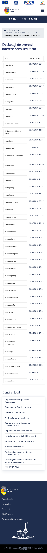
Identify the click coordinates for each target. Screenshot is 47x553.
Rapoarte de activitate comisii (18, 430)
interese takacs (10, 359)
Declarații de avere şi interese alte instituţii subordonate (20, 460)
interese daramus (11, 373)
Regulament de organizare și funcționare (18, 400)
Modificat (35, 58)
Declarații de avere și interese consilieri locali (18, 453)
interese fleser (10, 268)
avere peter (9, 102)
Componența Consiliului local (18, 407)
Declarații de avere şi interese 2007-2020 (21, 33)
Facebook (6, 509)
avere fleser (9, 166)
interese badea (10, 231)
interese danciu (10, 261)
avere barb (9, 65)
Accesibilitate (7, 499)
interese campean (11, 253)
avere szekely (10, 173)
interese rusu (9, 312)
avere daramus (10, 217)
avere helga (9, 141)
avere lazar (9, 210)
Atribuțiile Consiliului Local (17, 418)
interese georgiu (11, 275)
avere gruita (9, 87)
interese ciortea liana (12, 366)
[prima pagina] (11, 11)
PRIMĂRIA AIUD (12, 467)
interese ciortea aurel (13, 327)
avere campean (10, 72)
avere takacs (9, 195)
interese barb (10, 239)
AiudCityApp (7, 514)
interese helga (10, 334)
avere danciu (9, 80)
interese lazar (10, 381)
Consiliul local (14, 30)
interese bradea (11, 246)
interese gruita (10, 283)
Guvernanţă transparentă (12, 519)
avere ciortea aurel (12, 124)
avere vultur (9, 116)
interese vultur (10, 319)
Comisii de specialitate (15, 412)
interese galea (10, 351)
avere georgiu (10, 188)
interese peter (10, 305)
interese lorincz (10, 290)
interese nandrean (11, 297)
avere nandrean (10, 94)
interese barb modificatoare (10, 342)
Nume (7, 58)
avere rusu (8, 109)
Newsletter (6, 504)
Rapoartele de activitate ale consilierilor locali (17, 424)
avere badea (9, 148)
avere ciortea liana (11, 202)
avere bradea (10, 224)
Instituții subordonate (14, 446)
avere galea (9, 180)
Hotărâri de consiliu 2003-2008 (19, 441)
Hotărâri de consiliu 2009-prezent (20, 436)
